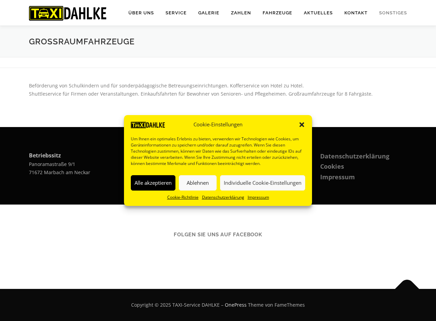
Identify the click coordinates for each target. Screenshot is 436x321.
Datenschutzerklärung (223, 197)
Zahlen (241, 12)
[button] (301, 124)
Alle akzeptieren (153, 182)
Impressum (258, 197)
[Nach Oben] (407, 289)
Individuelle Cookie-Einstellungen (262, 182)
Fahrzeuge (277, 12)
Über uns (141, 12)
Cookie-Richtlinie (183, 197)
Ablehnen (198, 182)
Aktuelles (318, 12)
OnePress (236, 305)
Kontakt (356, 12)
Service (176, 12)
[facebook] (218, 253)
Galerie (208, 12)
